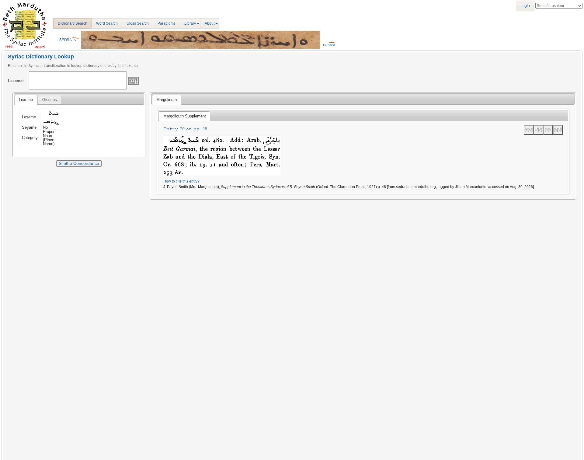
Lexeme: (16, 80)
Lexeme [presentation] (26, 99)
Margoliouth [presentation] (166, 99)
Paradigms (167, 23)
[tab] (26, 100)
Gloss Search (138, 23)
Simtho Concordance (79, 163)
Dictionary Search (72, 23)
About (209, 23)
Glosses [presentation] (49, 99)
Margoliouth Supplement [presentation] (184, 116)
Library (190, 23)
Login (525, 6)
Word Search (107, 23)
